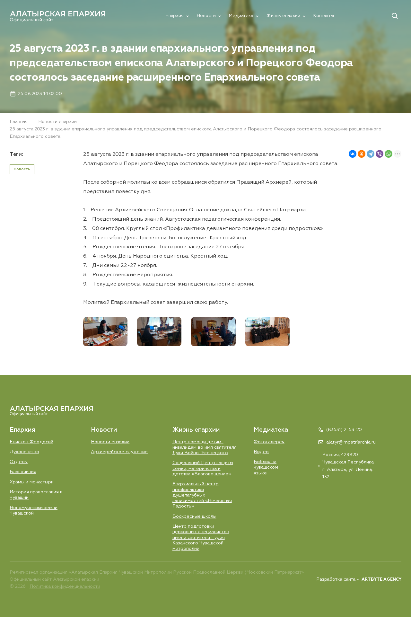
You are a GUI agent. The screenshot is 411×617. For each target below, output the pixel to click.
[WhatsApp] (388, 154)
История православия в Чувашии (36, 495)
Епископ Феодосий (31, 442)
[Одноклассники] (361, 154)
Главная (19, 121)
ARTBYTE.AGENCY (381, 579)
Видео (261, 452)
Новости (206, 15)
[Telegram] (370, 154)
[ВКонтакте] (352, 154)
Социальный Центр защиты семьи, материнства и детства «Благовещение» (202, 468)
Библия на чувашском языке (266, 467)
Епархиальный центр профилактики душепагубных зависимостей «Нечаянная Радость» (202, 495)
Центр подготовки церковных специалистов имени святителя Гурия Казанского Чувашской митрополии (200, 537)
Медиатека (241, 15)
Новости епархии (58, 121)
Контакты (323, 15)
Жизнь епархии (283, 15)
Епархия (174, 15)
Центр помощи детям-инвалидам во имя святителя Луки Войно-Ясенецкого (204, 447)
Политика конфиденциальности (65, 586)
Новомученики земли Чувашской (33, 511)
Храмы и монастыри (32, 482)
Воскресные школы (194, 516)
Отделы (19, 462)
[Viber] (379, 154)
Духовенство (24, 452)
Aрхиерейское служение (119, 452)
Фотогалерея (269, 442)
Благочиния (23, 472)
